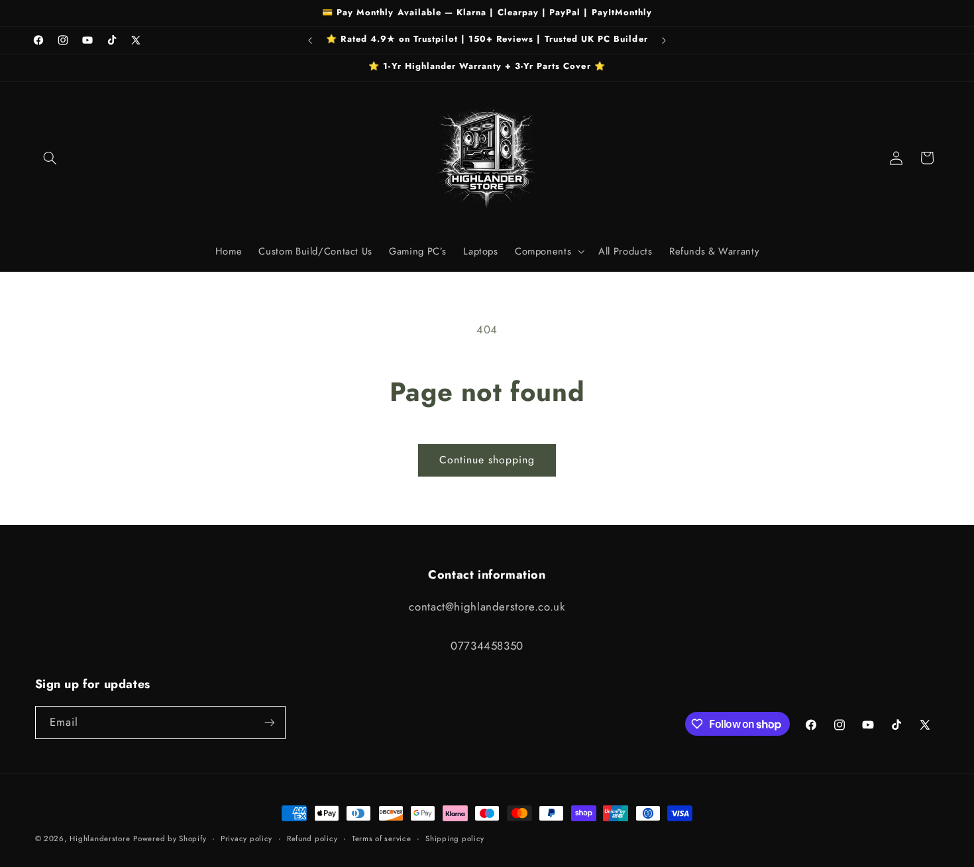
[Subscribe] (269, 722)
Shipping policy (454, 838)
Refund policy (312, 838)
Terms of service (381, 838)
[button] (50, 158)
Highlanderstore (100, 838)
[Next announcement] (663, 40)
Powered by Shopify (169, 838)
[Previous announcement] (310, 40)
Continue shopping (487, 459)
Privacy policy (246, 838)
